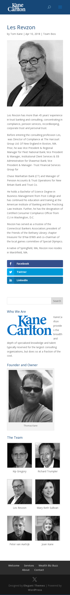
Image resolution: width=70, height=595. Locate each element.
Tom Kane (16, 34)
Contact (39, 570)
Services (29, 565)
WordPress (35, 590)
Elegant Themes (34, 585)
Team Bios (49, 34)
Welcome (13, 565)
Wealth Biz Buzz (48, 565)
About (26, 570)
